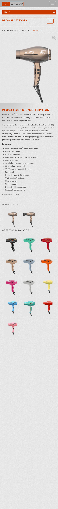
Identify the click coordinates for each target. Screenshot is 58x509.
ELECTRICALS (25, 30)
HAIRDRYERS (36, 30)
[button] (53, 12)
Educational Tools (10, 30)
